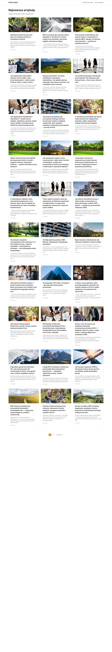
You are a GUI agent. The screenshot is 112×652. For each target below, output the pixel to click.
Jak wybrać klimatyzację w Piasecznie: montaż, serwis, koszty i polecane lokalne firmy (23, 326)
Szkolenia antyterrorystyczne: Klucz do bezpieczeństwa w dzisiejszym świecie (21, 37)
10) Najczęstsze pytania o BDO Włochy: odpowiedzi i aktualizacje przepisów (55, 242)
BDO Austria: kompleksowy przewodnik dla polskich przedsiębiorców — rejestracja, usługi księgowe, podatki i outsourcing (21, 410)
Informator (13, 2)
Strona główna (99, 2)
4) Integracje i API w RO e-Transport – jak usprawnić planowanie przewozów (56, 285)
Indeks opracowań (88, 2)
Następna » (59, 434)
